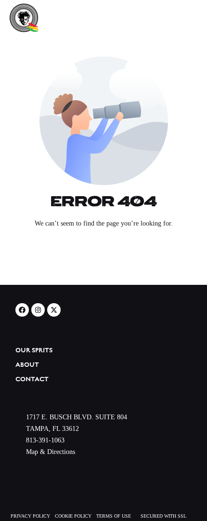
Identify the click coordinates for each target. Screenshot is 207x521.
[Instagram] (38, 310)
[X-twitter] (54, 310)
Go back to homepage (103, 259)
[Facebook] (22, 310)
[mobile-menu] (182, 17)
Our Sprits (33, 350)
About (27, 365)
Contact (32, 379)
